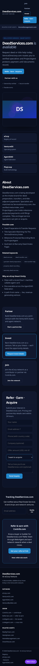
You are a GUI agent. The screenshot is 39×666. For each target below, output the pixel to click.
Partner (27, 8)
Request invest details (15, 354)
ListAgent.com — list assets (12, 619)
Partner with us (11, 78)
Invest (26, 14)
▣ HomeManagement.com (25, 27)
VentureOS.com (8, 596)
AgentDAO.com (7, 600)
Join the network (13, 380)
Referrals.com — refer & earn (13, 616)
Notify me (32, 511)
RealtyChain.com (8, 632)
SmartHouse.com (8, 642)
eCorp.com (6, 593)
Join (25, 3)
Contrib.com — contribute (11, 613)
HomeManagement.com (11, 638)
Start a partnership (14, 327)
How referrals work (19, 558)
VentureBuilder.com (9, 603)
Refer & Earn (31, 662)
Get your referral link (19, 551)
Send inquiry (14, 476)
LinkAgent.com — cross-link (12, 622)
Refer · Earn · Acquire (29, 20)
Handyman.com (8, 635)
